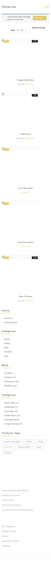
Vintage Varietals (11, 424)
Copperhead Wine (25, 80)
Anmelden (8, 373)
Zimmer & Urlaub (9, 531)
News (6, 347)
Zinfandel (8, 452)
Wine (6, 356)
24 (22, 30)
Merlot (40, 441)
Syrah (39, 447)
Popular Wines (10, 415)
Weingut (5, 536)
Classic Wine (9, 403)
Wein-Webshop (8, 526)
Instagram (6, 546)
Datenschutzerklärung (11, 505)
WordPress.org (10, 386)
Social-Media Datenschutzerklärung (17, 510)
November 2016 (10, 322)
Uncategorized (10, 420)
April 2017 (8, 318)
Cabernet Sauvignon (12, 441)
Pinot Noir (8, 447)
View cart (38, 18)
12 (18, 30)
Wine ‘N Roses (25, 296)
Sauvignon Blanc (24, 447)
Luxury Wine (9, 411)
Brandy (7, 339)
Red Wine (8, 352)
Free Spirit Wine (25, 188)
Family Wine (9, 407)
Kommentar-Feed (11, 381)
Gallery (7, 343)
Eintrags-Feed (10, 377)
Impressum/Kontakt (10, 541)
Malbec (29, 441)
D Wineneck (25, 134)
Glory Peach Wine (25, 242)
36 (26, 30)
